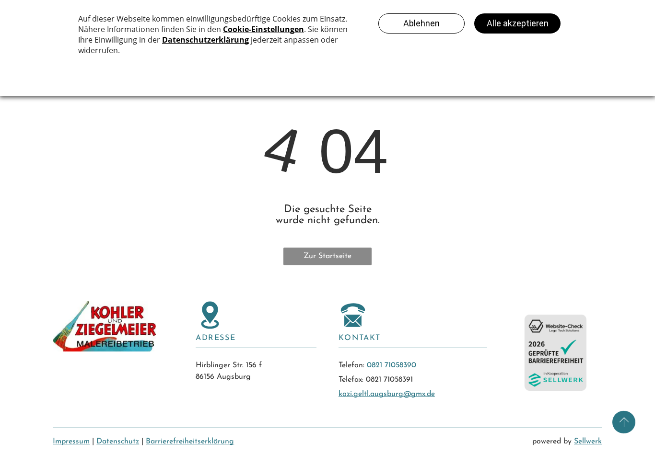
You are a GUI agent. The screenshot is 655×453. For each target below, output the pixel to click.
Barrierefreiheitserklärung (190, 441)
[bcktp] (624, 422)
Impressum (71, 441)
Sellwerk (588, 441)
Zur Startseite (327, 256)
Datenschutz (117, 441)
